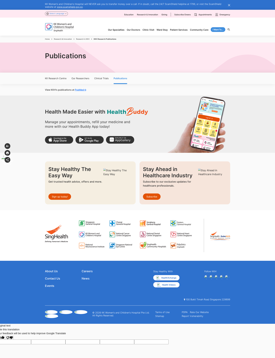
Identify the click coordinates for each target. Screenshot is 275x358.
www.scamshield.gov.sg (70, 6)
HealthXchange (168, 278)
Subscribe (151, 196)
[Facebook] (206, 277)
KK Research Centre (55, 78)
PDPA (185, 312)
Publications (120, 78)
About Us (51, 271)
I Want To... (218, 29)
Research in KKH (83, 39)
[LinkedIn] (222, 277)
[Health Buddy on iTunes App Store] (59, 140)
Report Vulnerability (192, 316)
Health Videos (169, 285)
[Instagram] (217, 277)
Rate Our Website (199, 312)
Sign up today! (60, 196)
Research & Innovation (63, 39)
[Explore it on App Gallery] (120, 140)
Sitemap (159, 316)
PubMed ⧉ (80, 89)
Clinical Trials (101, 78)
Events (49, 286)
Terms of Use (162, 312)
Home (47, 39)
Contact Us (52, 278)
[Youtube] (212, 277)
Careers (87, 271)
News (86, 278)
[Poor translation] (9, 337)
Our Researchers (80, 78)
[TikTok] (227, 277)
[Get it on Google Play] (89, 140)
